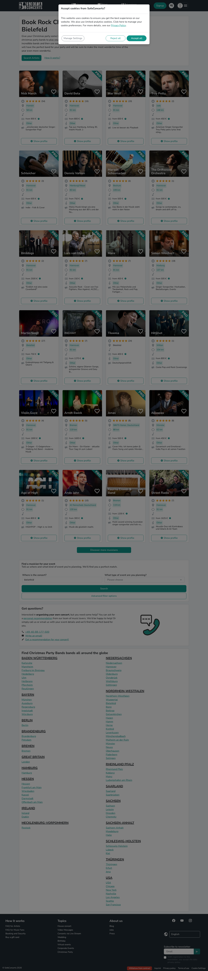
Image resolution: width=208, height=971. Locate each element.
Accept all (136, 38)
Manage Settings (73, 38)
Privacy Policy (118, 25)
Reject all (115, 38)
